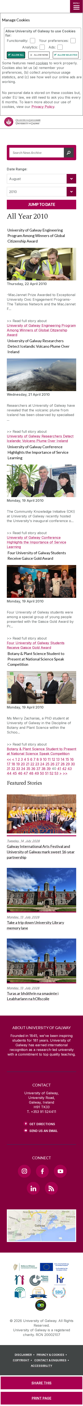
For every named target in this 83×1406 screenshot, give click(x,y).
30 (73, 764)
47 (25, 773)
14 (62, 759)
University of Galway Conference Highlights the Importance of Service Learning (36, 542)
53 (56, 773)
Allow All (17, 55)
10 (45, 759)
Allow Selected (67, 55)
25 (47, 764)
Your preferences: (54, 41)
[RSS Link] (51, 1188)
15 (67, 759)
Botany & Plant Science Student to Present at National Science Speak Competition (41, 751)
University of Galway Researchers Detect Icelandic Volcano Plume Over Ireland (40, 438)
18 (13, 764)
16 (72, 759)
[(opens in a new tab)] (41, 1271)
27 (58, 764)
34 (23, 768)
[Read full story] (41, 264)
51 (47, 773)
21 (27, 764)
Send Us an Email (43, 1131)
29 (68, 764)
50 (42, 773)
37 (38, 768)
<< (9, 759)
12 (53, 759)
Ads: (52, 47)
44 (9, 773)
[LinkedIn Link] (33, 1188)
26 (52, 764)
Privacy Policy (42, 107)
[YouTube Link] (60, 1171)
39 (49, 768)
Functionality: (17, 41)
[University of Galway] (22, 122)
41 (59, 768)
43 (69, 768)
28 (63, 764)
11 (49, 759)
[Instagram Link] (24, 1171)
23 (37, 764)
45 (15, 773)
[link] (40, 1267)
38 (44, 768)
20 (23, 764)
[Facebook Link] (42, 1171)
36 (33, 768)
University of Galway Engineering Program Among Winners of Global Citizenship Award (41, 330)
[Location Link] (41, 1239)
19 (18, 764)
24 (42, 764)
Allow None (41, 55)
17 (8, 764)
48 (31, 773)
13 (58, 759)
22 (32, 764)
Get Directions (42, 1124)
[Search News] (69, 152)
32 (13, 768)
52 (51, 773)
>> (65, 773)
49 (36, 773)
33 (18, 768)
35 (28, 768)
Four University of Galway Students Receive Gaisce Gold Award (35, 645)
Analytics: (30, 47)
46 (20, 773)
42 (64, 768)
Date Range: (17, 169)
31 (8, 768)
